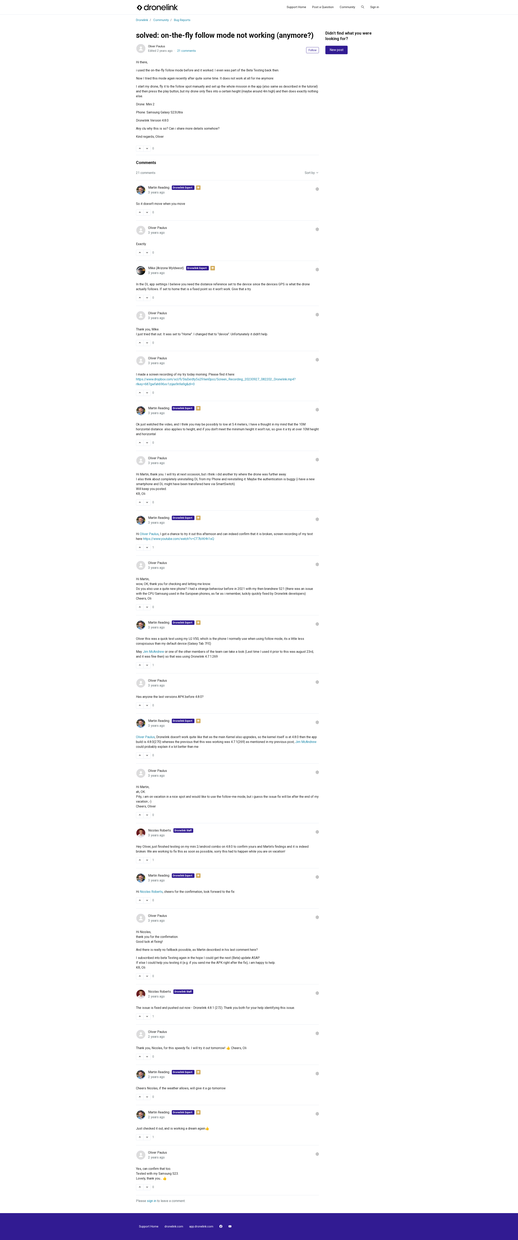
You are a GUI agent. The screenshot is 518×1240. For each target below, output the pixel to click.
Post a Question (323, 7)
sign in (151, 1201)
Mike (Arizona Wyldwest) (166, 268)
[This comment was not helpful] (147, 212)
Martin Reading (159, 187)
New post (336, 50)
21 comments (186, 51)
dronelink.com (174, 1226)
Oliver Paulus (156, 46)
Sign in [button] (374, 7)
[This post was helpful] (139, 149)
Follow (313, 50)
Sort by (310, 173)
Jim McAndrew (153, 652)
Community (347, 7)
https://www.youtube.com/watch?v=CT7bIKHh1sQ (178, 539)
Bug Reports (182, 20)
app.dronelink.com (201, 1226)
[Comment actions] (317, 189)
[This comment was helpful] (139, 212)
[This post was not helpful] (147, 149)
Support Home (296, 7)
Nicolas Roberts (160, 830)
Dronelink (142, 20)
